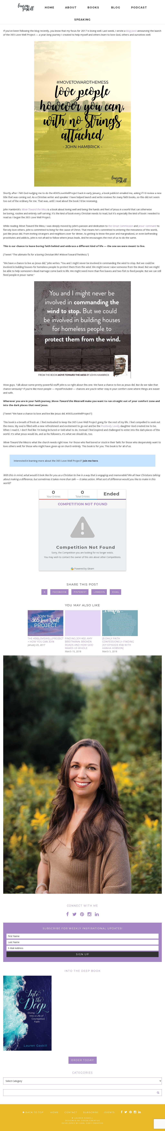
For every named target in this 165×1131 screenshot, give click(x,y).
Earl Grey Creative (91, 1123)
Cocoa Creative (90, 1121)
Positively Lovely (110, 426)
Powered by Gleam (84, 568)
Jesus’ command (147, 225)
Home (54, 1112)
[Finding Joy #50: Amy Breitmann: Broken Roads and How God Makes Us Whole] (83, 623)
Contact (70, 1112)
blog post (131, 30)
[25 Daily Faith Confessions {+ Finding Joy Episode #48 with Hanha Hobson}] (120, 623)
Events (110, 1112)
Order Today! (82, 1060)
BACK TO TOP (34, 1112)
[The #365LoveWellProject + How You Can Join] (45, 623)
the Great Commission (120, 225)
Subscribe (91, 1112)
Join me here (90, 460)
